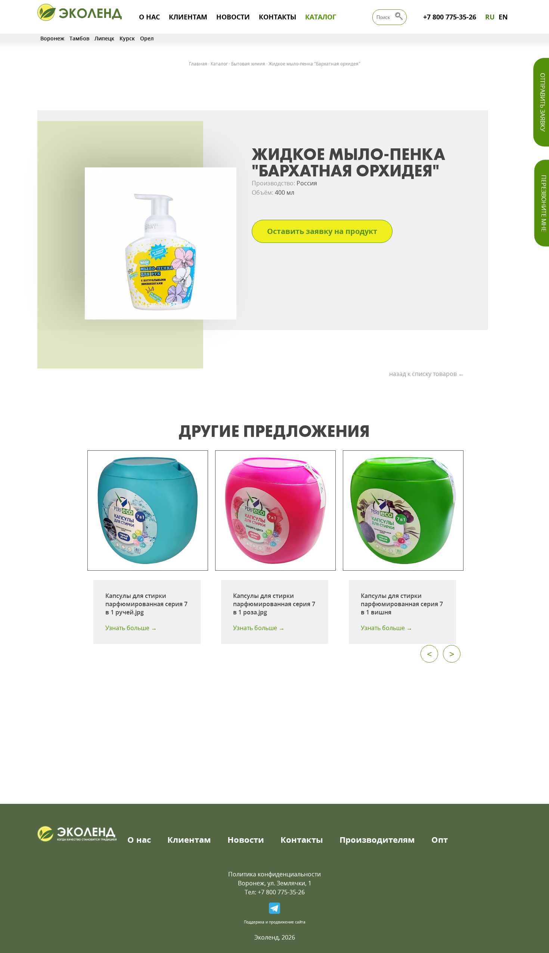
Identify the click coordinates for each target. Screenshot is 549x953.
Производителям (377, 839)
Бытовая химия (248, 64)
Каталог (320, 16)
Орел (147, 38)
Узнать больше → (131, 628)
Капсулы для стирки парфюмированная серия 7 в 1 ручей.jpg (146, 604)
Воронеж (52, 38)
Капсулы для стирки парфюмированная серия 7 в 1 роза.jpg (274, 604)
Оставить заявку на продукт (322, 231)
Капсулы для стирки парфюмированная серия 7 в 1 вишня (402, 604)
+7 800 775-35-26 (449, 16)
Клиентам (188, 16)
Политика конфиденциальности (274, 874)
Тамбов (79, 38)
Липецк (104, 38)
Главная (198, 64)
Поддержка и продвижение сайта (274, 922)
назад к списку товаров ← (426, 374)
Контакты (277, 16)
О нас (149, 16)
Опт (439, 839)
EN (503, 17)
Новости (233, 16)
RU (490, 17)
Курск (127, 38)
